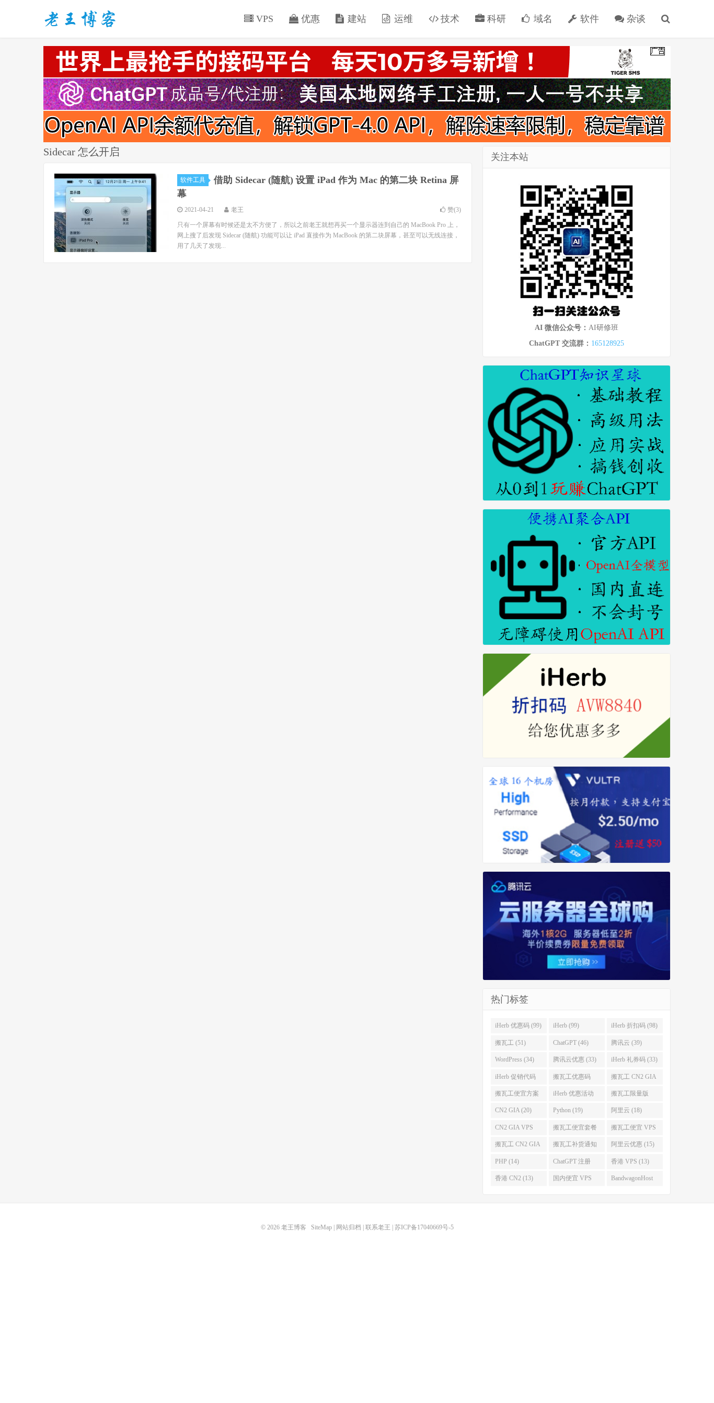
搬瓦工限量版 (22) (630, 1095)
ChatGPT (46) (571, 1042)
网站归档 (348, 1227)
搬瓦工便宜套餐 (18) (575, 1129)
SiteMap (321, 1227)
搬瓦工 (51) (510, 1042)
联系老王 (377, 1227)
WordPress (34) (514, 1059)
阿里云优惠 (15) (632, 1144)
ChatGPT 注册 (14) (572, 1163)
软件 (588, 19)
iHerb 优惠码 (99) (518, 1025)
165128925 (607, 343)
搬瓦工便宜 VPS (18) (633, 1129)
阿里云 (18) (626, 1110)
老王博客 (80, 18)
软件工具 (192, 180)
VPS (263, 19)
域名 (541, 19)
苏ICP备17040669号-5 (424, 1227)
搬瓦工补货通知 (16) (575, 1146)
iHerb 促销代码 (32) (515, 1079)
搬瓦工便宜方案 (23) (517, 1095)
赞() (454, 209)
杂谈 (635, 19)
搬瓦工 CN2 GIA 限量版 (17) (517, 1146)
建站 (355, 19)
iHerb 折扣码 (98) (634, 1025)
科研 (495, 19)
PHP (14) (507, 1161)
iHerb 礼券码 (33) (634, 1059)
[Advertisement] (357, 1309)
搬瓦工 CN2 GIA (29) (634, 1079)
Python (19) (568, 1110)
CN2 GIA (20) (513, 1110)
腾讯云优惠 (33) (574, 1059)
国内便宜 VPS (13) (572, 1180)
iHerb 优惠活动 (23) (573, 1095)
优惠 (309, 19)
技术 (448, 19)
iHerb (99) (566, 1025)
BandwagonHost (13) (632, 1180)
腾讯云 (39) (626, 1042)
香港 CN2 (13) (514, 1178)
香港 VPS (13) (630, 1161)
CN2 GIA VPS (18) (514, 1129)
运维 (402, 19)
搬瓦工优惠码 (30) (572, 1079)
